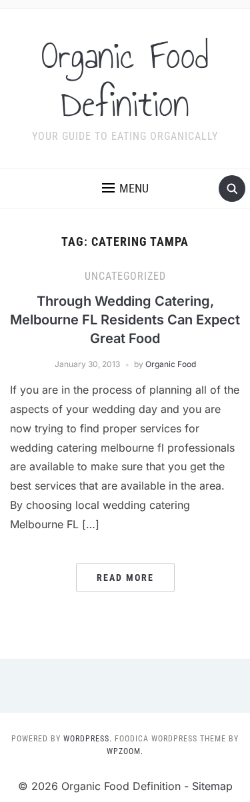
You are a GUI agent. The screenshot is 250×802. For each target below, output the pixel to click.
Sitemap (212, 786)
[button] (125, 188)
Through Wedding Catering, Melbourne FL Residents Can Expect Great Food (125, 319)
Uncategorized (125, 276)
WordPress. (87, 738)
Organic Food (170, 364)
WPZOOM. (125, 751)
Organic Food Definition (125, 80)
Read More (125, 577)
